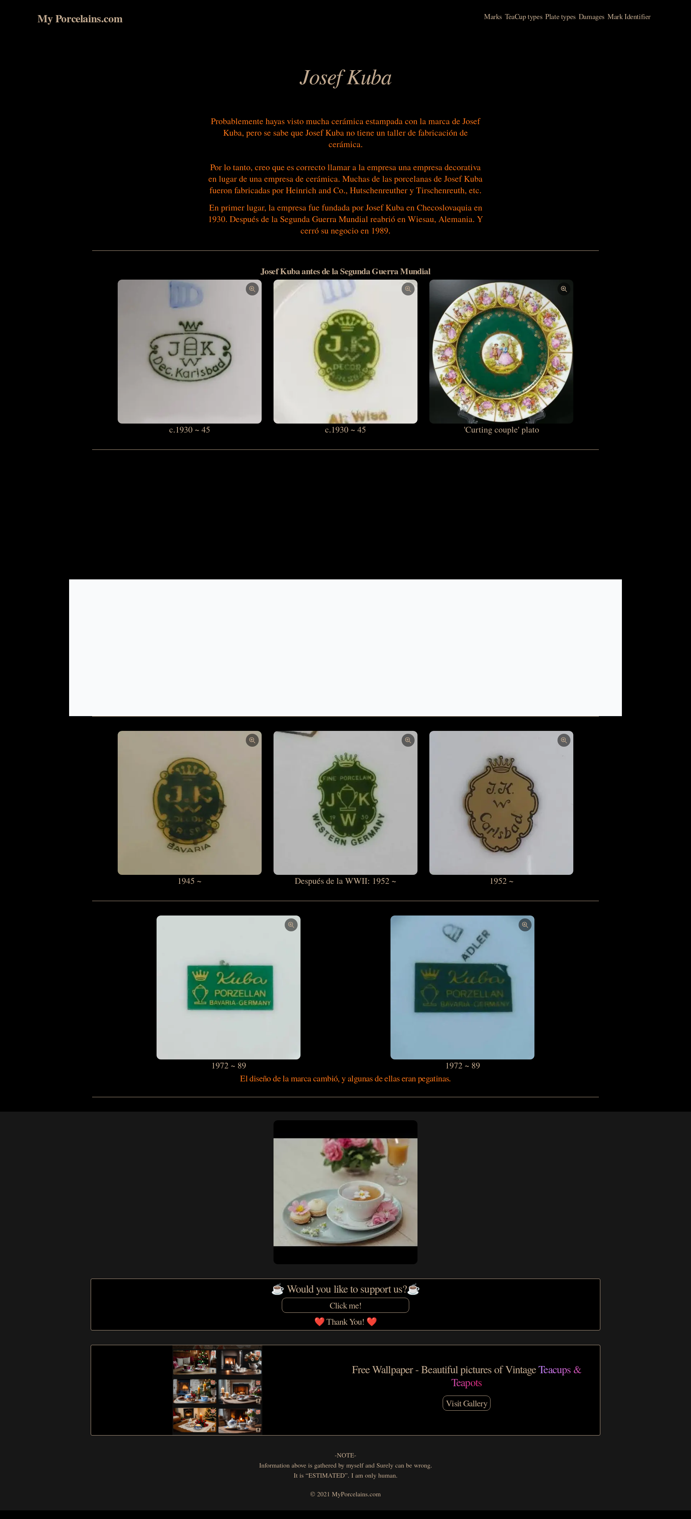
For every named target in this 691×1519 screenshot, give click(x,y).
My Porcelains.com (79, 18)
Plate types (560, 16)
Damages (592, 16)
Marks (493, 16)
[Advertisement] (345, 514)
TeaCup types (523, 16)
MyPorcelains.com (356, 1493)
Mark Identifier (629, 16)
